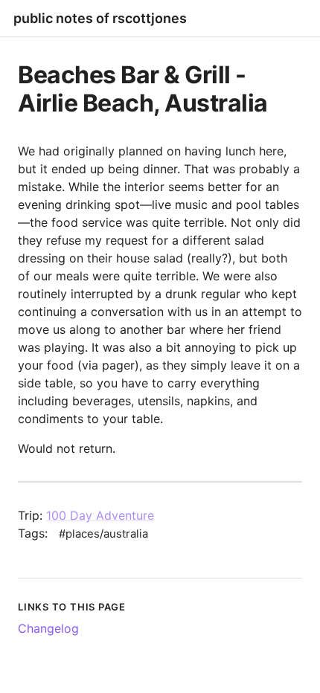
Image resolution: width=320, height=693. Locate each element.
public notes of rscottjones (100, 18)
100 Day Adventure (100, 515)
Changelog (48, 628)
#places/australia (103, 534)
